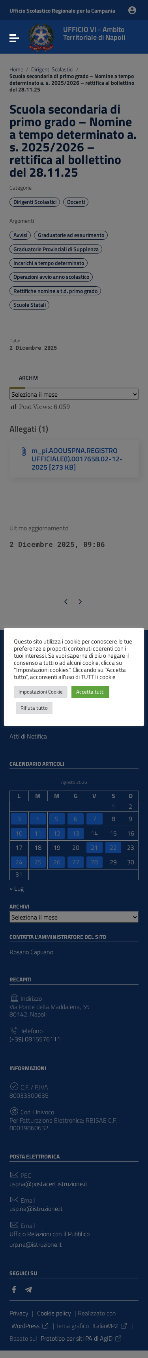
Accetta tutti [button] (90, 692)
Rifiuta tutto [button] (34, 708)
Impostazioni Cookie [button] (41, 692)
